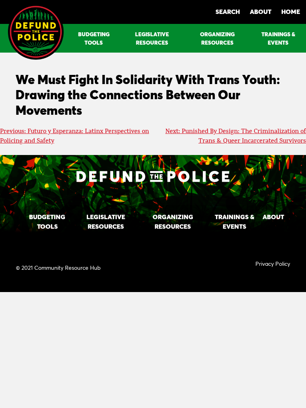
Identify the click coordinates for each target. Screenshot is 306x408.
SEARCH (228, 11)
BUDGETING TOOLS (94, 38)
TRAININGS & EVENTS (278, 38)
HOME (290, 11)
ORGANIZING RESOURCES (217, 38)
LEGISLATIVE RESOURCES (152, 38)
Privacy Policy (272, 263)
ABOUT (260, 11)
